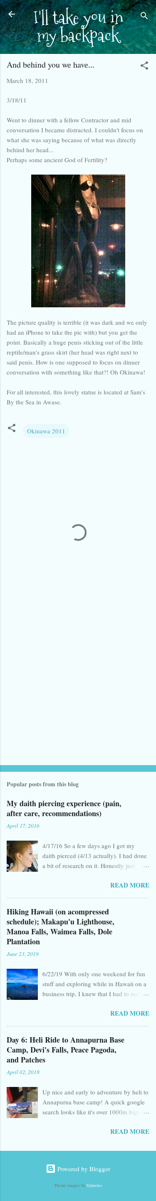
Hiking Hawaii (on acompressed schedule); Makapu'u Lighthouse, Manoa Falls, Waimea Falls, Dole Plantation (60, 926)
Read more (129, 885)
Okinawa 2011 (46, 431)
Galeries (94, 1185)
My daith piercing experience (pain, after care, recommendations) (64, 808)
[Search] (144, 16)
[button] (144, 67)
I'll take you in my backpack (78, 26)
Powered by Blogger (83, 1169)
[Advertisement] (78, 694)
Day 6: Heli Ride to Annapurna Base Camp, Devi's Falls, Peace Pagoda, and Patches (65, 1049)
